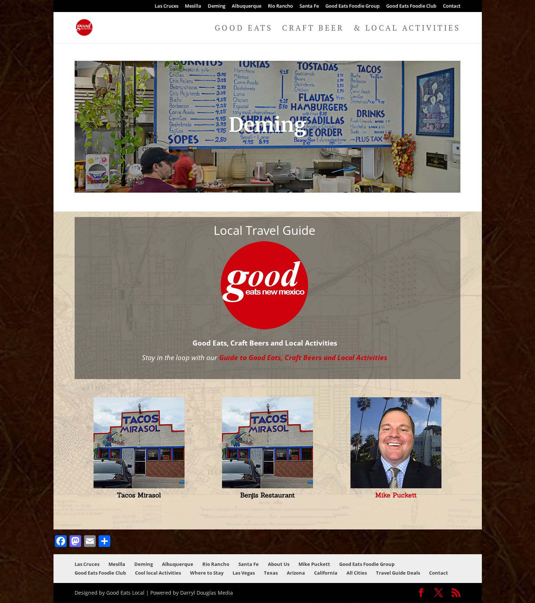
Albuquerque (246, 6)
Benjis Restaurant (267, 495)
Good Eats (244, 29)
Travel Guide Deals (398, 573)
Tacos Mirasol (139, 495)
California (325, 573)
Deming (216, 6)
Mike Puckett (396, 495)
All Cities (356, 573)
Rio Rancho (280, 6)
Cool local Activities (158, 573)
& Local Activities (406, 29)
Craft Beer (313, 29)
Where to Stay (206, 573)
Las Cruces (166, 6)
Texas (271, 573)
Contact (451, 6)
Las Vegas (244, 573)
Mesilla (193, 6)
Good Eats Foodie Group (352, 6)
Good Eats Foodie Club (411, 6)
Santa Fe (309, 6)
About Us (278, 564)
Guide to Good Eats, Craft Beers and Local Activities (303, 357)
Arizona (296, 573)
